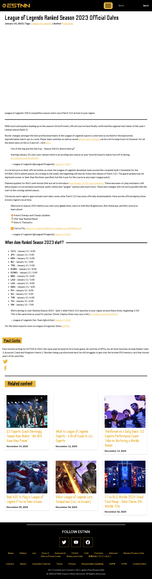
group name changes (89, 139)
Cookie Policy (139, 563)
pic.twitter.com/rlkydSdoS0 (25, 158)
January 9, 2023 (63, 234)
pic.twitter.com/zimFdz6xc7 (104, 314)
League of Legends (41, 23)
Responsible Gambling (92, 563)
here (48, 142)
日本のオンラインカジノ (100, 556)
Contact (10, 563)
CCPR (124, 563)
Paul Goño (67, 23)
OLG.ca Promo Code (51, 556)
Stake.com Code (74, 556)
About (23, 563)
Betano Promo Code (134, 553)
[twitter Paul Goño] (5, 361)
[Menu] (108, 5)
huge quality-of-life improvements (86, 183)
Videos (23, 553)
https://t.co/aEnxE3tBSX (38, 228)
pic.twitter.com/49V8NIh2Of (66, 228)
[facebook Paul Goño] (5, 367)
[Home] (16, 5)
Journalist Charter (41, 563)
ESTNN (65, 326)
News (11, 553)
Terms (59, 563)
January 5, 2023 (63, 164)
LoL (34, 553)
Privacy (72, 563)
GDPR (112, 563)
